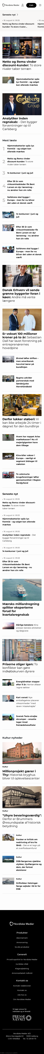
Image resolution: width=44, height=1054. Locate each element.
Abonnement (22, 938)
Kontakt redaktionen (22, 986)
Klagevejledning (22, 968)
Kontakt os (22, 990)
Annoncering (22, 942)
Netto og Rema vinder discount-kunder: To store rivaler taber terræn (18, 25)
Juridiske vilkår (22, 964)
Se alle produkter (22, 947)
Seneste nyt (9, 14)
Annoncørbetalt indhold (22, 973)
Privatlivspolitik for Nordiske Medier (22, 959)
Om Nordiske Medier (22, 999)
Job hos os (22, 995)
